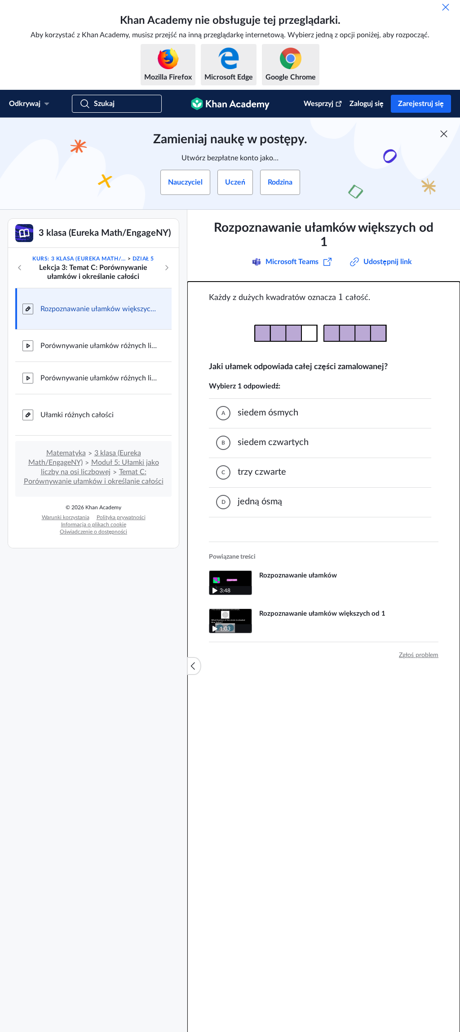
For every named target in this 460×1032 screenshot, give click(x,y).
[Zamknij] (445, 7)
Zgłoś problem (418, 655)
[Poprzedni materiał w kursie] (19, 267)
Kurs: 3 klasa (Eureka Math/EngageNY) (79, 258)
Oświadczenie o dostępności (93, 531)
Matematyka (66, 453)
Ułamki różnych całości (77, 415)
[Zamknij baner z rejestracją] (444, 134)
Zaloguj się (366, 103)
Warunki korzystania (65, 517)
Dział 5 (143, 258)
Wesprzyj (318, 103)
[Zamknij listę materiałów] (194, 666)
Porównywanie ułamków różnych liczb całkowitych (98, 378)
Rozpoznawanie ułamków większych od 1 (98, 309)
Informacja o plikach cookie (93, 524)
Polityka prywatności (121, 517)
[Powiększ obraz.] (324, 332)
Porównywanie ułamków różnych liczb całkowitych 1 (98, 345)
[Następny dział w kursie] (166, 267)
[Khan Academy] (230, 103)
